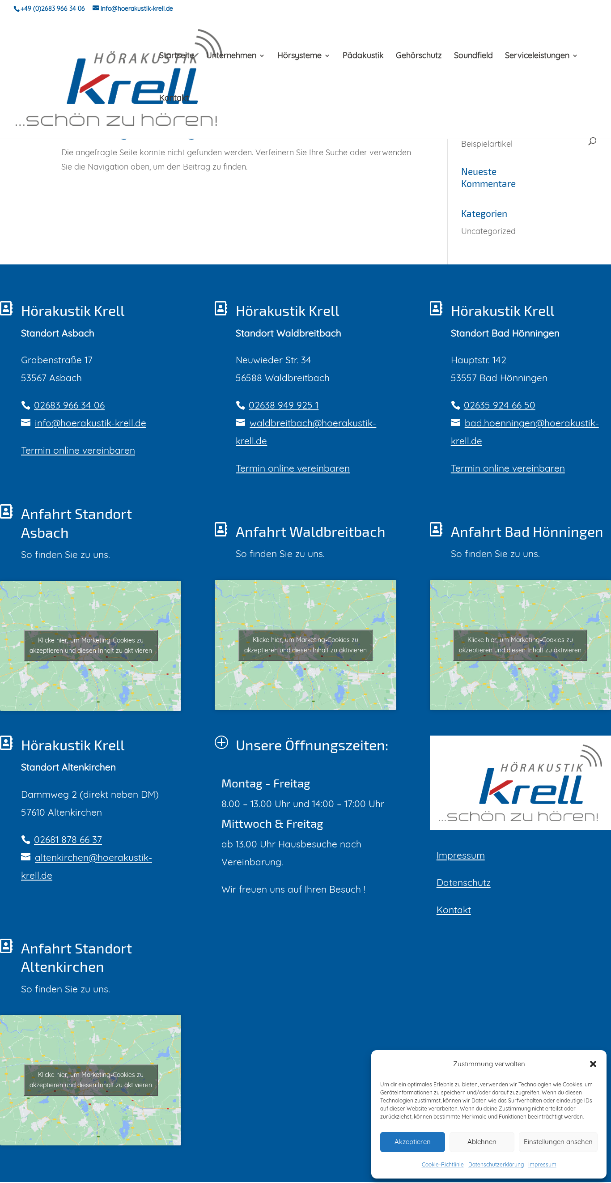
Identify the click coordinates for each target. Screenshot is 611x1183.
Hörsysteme (299, 56)
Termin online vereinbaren (78, 450)
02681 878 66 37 (68, 839)
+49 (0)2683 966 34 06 (53, 8)
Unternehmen (231, 56)
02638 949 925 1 (283, 405)
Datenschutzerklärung (496, 1164)
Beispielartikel (487, 144)
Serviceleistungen (537, 56)
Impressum (542, 1164)
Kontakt (174, 99)
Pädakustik (363, 56)
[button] (593, 1064)
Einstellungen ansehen (558, 1141)
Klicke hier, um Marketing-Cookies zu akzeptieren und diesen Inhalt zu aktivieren (91, 645)
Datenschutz (464, 882)
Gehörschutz (419, 56)
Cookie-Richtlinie (443, 1164)
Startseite (176, 56)
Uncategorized (488, 231)
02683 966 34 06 (69, 405)
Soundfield (473, 56)
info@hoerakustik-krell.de (90, 423)
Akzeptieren (413, 1141)
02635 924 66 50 (499, 405)
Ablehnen (481, 1141)
